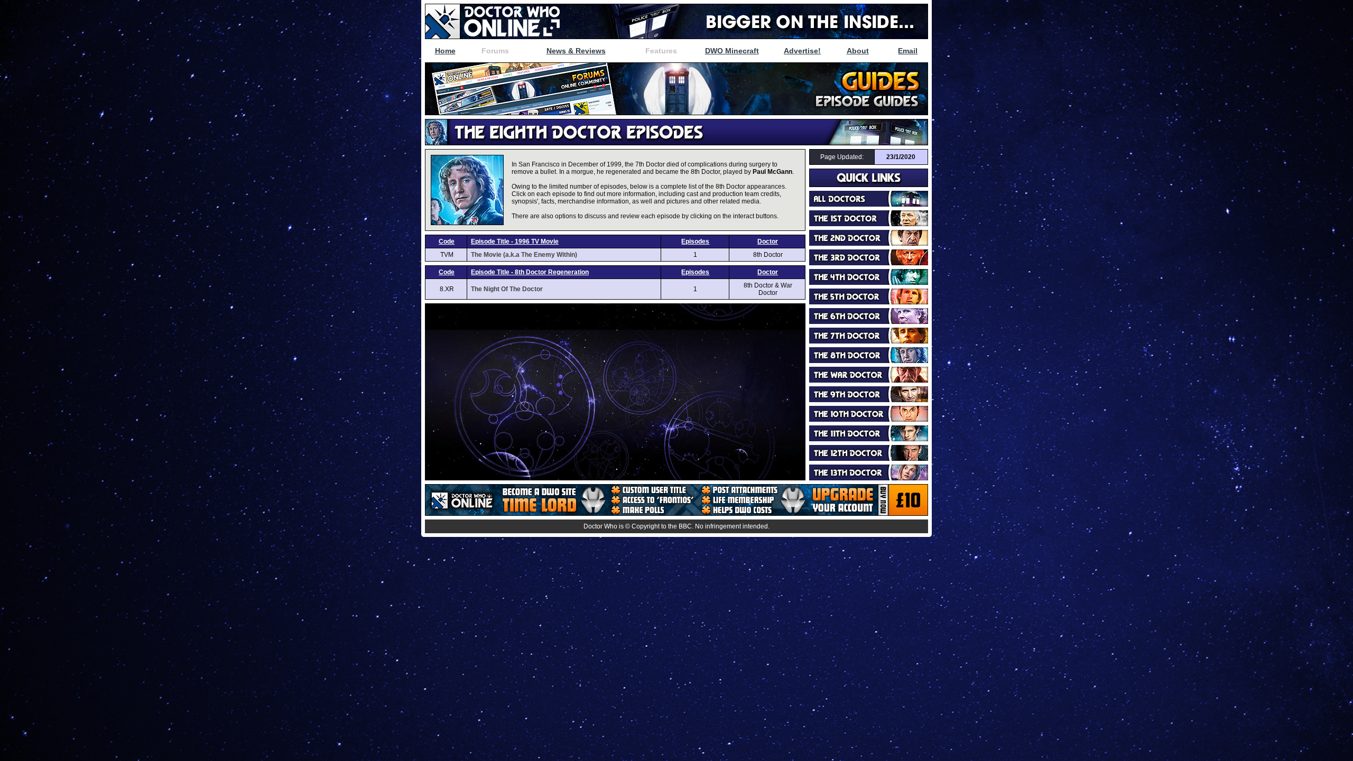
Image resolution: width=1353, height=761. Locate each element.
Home (445, 51)
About (858, 51)
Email (908, 51)
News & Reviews (576, 51)
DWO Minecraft (732, 51)
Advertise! (802, 51)
